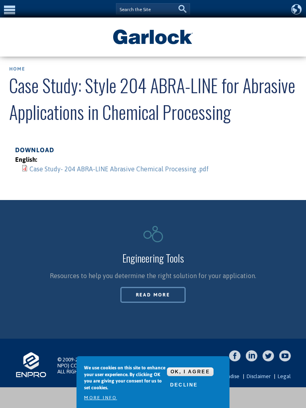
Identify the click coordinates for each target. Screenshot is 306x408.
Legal (284, 376)
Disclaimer (259, 376)
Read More (153, 295)
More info (100, 397)
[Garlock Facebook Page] (237, 360)
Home (17, 69)
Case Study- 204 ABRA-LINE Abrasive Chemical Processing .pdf (119, 169)
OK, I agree (190, 372)
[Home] (153, 43)
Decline (184, 385)
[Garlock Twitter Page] (270, 360)
